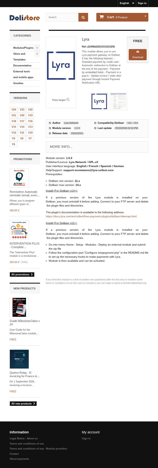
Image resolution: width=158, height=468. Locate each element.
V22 (30, 109)
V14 (22, 126)
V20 (22, 115)
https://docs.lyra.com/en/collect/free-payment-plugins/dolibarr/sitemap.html (91, 216)
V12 (14, 132)
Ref (84, 46)
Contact (14, 453)
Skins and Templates (19, 56)
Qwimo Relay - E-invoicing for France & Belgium (23, 374)
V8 (21, 138)
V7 (30, 138)
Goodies (18, 83)
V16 (30, 121)
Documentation (22, 65)
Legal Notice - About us (24, 438)
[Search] (83, 17)
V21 (14, 115)
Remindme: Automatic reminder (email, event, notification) (24, 193)
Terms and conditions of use (27, 443)
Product (117, 17)
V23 (22, 109)
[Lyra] (99, 101)
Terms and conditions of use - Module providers (38, 448)
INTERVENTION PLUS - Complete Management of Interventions (25, 245)
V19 (30, 115)
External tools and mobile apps (23, 74)
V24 (14, 109)
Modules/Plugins (23, 47)
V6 (13, 144)
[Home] (25, 17)
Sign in (142, 3)
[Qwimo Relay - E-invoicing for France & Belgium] (19, 359)
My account (91, 432)
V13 (30, 126)
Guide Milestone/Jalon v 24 (25, 322)
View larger (59, 100)
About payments (19, 458)
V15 (14, 126)
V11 (22, 132)
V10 (30, 132)
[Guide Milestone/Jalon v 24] (19, 307)
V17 (22, 121)
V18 (14, 121)
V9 (13, 138)
